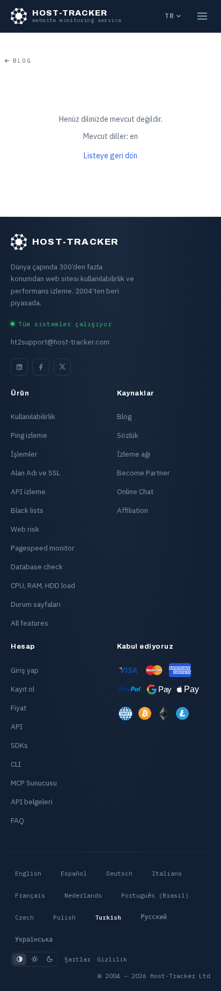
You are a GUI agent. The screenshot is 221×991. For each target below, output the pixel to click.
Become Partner (143, 473)
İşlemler (24, 454)
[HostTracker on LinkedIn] (19, 367)
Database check (37, 566)
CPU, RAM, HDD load (43, 585)
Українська (34, 939)
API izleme (28, 491)
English (28, 873)
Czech (24, 917)
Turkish (108, 917)
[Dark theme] (49, 959)
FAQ (17, 820)
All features (29, 623)
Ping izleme (29, 435)
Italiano (167, 873)
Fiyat (18, 708)
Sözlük (127, 435)
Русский (154, 917)
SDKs (19, 745)
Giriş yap (25, 670)
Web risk (25, 529)
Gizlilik (112, 959)
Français (30, 895)
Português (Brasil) (155, 895)
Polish (64, 917)
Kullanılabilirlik (33, 416)
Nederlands (83, 895)
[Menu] (202, 16)
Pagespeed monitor (43, 548)
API (17, 726)
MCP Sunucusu (34, 783)
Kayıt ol (22, 689)
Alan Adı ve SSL (35, 473)
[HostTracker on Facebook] (40, 367)
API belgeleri (32, 801)
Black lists (27, 510)
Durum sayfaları (36, 604)
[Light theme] (34, 959)
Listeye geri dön (110, 155)
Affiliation (132, 510)
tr (169, 16)
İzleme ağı (133, 454)
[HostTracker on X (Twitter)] (62, 367)
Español (74, 873)
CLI (16, 764)
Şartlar (77, 959)
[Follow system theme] (19, 959)
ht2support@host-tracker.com (60, 342)
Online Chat (135, 491)
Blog (22, 60)
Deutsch (119, 873)
